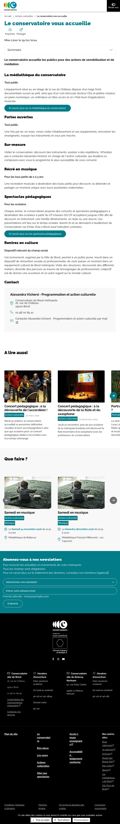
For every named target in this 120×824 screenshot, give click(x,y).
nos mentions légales (92, 572)
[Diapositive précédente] (6, 395)
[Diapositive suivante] (113, 395)
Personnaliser (81, 820)
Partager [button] (21, 34)
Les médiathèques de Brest (108, 777)
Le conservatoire (43, 737)
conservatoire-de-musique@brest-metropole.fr (15, 702)
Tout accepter (42, 820)
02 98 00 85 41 (24, 312)
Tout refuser (63, 820)
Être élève (43, 748)
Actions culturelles (24, 16)
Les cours (42, 755)
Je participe (107, 749)
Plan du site (11, 734)
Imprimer (10, 34)
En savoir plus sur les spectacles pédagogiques (35, 233)
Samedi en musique (19, 512)
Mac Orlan (107, 766)
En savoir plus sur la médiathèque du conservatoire (37, 108)
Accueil (7, 16)
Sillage (105, 770)
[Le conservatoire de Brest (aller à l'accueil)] (60, 630)
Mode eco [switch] (114, 7)
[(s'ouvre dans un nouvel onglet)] (60, 653)
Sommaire (14, 50)
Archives (106, 754)
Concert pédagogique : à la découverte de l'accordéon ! (25, 408)
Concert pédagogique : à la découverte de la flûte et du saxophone (79, 410)
